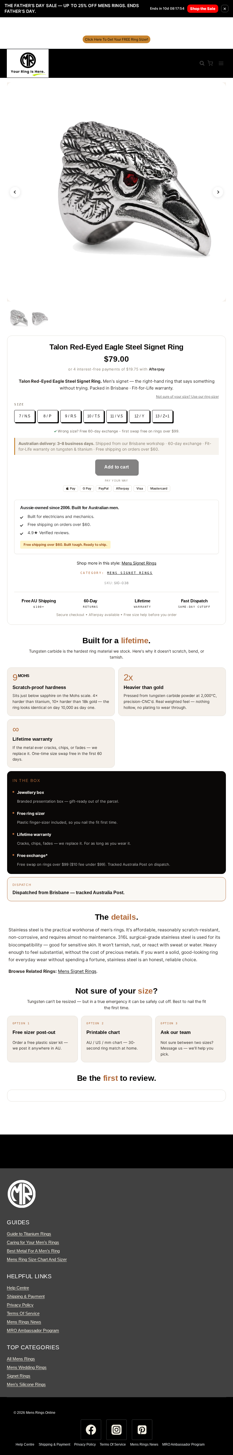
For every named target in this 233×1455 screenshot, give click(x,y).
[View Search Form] (199, 63)
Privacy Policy (20, 1304)
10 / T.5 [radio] (93, 416)
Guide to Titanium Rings (29, 1233)
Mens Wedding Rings (27, 1367)
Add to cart (116, 467)
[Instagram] (116, 1429)
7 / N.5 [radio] (24, 416)
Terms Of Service (23, 1313)
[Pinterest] (142, 1429)
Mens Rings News (24, 1321)
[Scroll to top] (218, 1428)
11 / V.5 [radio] (116, 416)
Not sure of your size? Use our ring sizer (187, 396)
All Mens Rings (21, 1358)
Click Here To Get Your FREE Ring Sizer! (116, 39)
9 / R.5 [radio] (70, 416)
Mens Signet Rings (139, 563)
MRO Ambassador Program (33, 1330)
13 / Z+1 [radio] (162, 416)
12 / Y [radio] (139, 416)
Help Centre (18, 1287)
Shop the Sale (202, 8)
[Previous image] (15, 192)
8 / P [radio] (47, 416)
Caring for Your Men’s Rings (33, 1242)
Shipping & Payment (26, 1296)
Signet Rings (18, 1375)
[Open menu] (221, 63)
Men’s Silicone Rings (26, 1384)
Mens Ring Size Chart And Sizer (37, 1259)
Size (19, 404)
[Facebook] (91, 1429)
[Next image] (218, 192)
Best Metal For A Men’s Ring (33, 1250)
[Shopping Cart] (210, 63)
